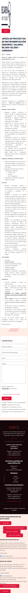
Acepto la (11, 394)
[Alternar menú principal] (6, 31)
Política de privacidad (14, 394)
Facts (15, 480)
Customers (15, 481)
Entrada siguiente (14, 330)
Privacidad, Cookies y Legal (14, 458)
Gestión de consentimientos (15, 528)
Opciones (6, 523)
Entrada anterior (14, 329)
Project (16, 476)
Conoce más (14, 438)
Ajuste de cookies (14, 535)
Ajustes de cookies (12, 531)
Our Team (15, 478)
